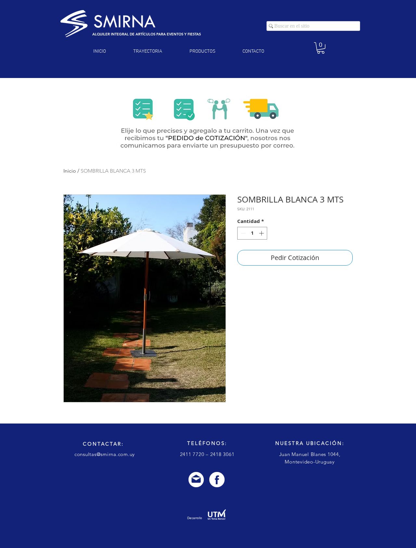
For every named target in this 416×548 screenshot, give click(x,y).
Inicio (69, 171)
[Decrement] (242, 233)
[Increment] (262, 233)
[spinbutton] (252, 233)
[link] (321, 48)
